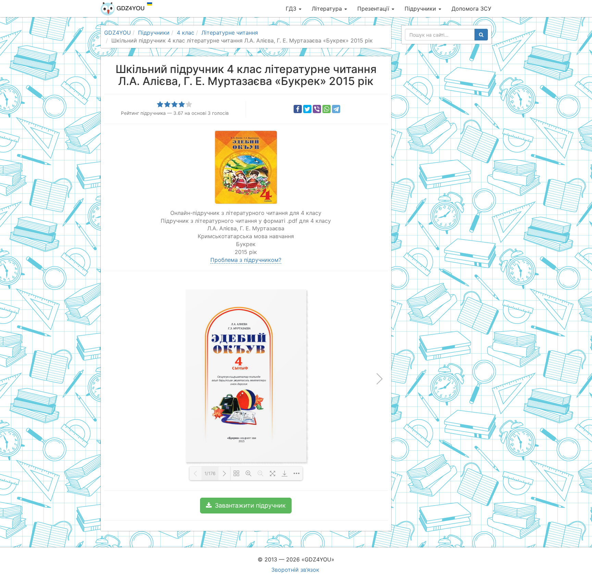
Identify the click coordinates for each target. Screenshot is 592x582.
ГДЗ (292, 8)
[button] (246, 505)
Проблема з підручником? (245, 259)
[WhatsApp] (326, 109)
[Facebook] (298, 109)
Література (328, 8)
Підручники (421, 8)
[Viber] (317, 109)
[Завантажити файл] (285, 473)
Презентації (374, 8)
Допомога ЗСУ (471, 8)
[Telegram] (336, 109)
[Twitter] (307, 109)
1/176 (210, 473)
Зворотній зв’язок (295, 569)
